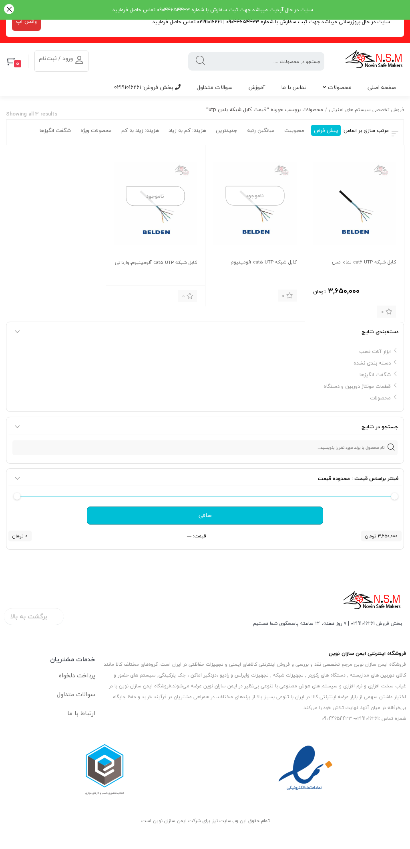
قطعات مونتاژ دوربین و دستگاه (357, 386)
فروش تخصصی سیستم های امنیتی (366, 109)
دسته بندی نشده (372, 363)
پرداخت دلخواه (77, 675)
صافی (205, 515)
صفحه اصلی (382, 87)
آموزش (257, 87)
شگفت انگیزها (375, 374)
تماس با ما (294, 87)
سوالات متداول (215, 87)
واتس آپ (26, 21)
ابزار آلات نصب (375, 351)
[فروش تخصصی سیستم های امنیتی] (374, 61)
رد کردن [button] (9, 10)
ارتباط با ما (81, 713)
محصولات (340, 87)
